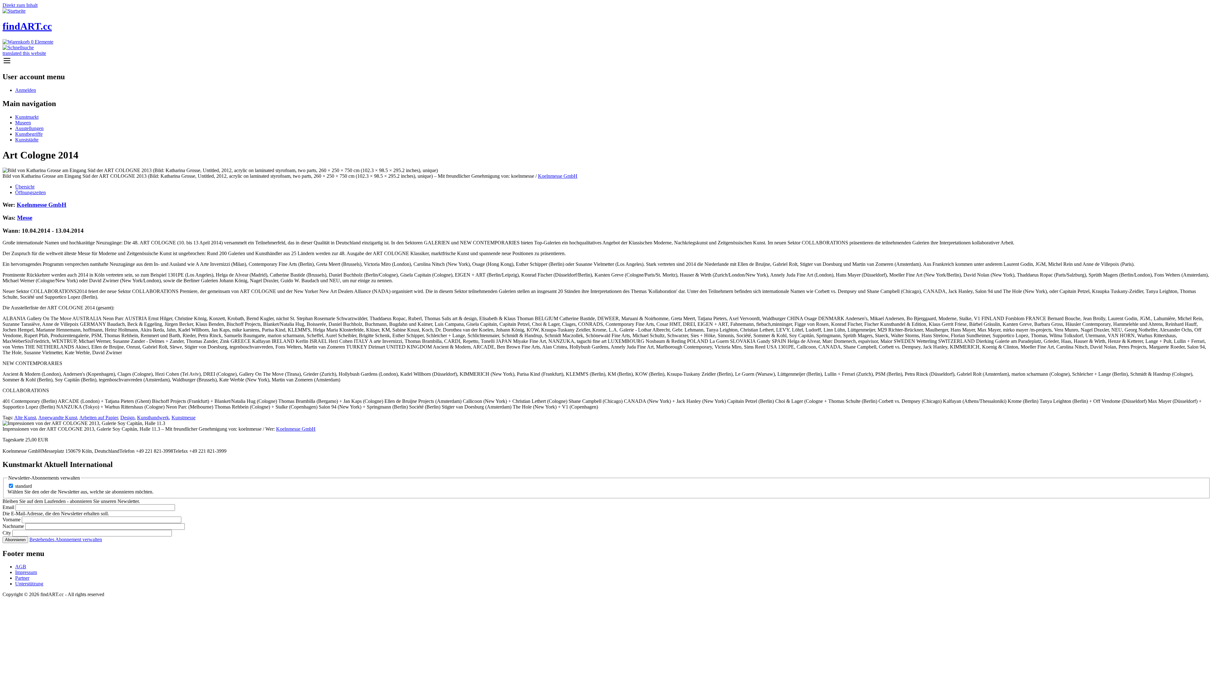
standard (23, 486)
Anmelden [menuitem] (25, 90)
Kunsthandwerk (153, 417)
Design (127, 417)
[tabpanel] (606, 316)
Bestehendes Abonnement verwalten (65, 539)
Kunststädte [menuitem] (27, 139)
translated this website (24, 53)
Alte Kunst (25, 417)
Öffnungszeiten (30, 192)
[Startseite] (14, 11)
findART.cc (27, 26)
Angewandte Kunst (57, 417)
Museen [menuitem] (23, 122)
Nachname (13, 526)
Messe (24, 217)
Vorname (12, 519)
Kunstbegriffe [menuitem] (29, 134)
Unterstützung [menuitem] (29, 583)
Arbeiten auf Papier (98, 417)
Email (8, 507)
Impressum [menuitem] (26, 572)
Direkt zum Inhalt (20, 5)
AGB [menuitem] (20, 566)
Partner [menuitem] (22, 578)
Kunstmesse (184, 417)
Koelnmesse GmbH (557, 176)
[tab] (612, 187)
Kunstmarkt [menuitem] (27, 117)
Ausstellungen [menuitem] (29, 128)
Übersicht (24, 186)
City (7, 532)
